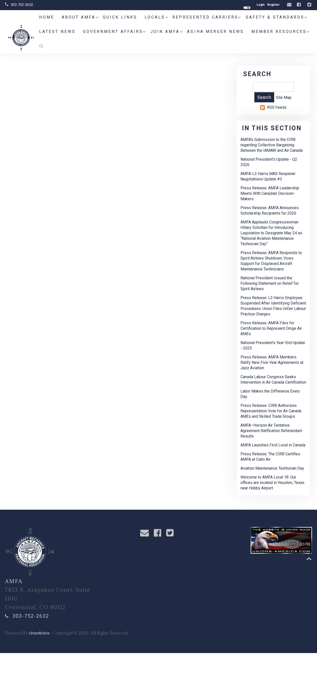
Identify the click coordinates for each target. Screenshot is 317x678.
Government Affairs (113, 31)
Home (46, 17)
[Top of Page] (309, 559)
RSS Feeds (277, 107)
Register (273, 4)
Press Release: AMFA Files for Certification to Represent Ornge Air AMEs (271, 328)
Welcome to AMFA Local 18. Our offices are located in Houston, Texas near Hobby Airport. (272, 482)
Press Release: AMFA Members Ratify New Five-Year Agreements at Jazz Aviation (271, 362)
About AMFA (78, 17)
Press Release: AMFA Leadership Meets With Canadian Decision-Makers (269, 193)
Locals (155, 17)
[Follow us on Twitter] (309, 4)
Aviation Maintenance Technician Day (272, 468)
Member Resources (279, 31)
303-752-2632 (22, 5)
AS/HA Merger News (215, 31)
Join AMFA (165, 31)
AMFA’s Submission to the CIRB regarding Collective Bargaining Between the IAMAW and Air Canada (271, 145)
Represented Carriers (205, 17)
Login (260, 4)
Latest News (57, 31)
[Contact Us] (290, 4)
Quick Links (120, 17)
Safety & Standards (275, 17)
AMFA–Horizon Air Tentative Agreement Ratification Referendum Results (271, 430)
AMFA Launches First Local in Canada (272, 445)
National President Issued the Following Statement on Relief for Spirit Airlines (269, 283)
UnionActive (39, 633)
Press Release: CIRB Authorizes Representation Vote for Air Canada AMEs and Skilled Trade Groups (270, 411)
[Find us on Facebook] (299, 4)
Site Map (283, 97)
